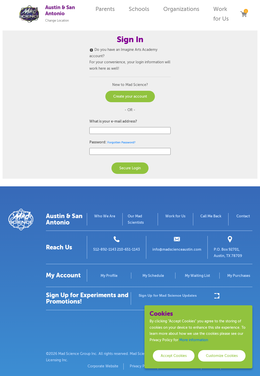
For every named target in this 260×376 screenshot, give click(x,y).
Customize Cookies (222, 356)
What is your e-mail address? (113, 121)
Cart (243, 14)
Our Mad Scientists (136, 219)
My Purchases (238, 276)
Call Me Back (210, 216)
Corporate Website (103, 366)
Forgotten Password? (121, 142)
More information (193, 340)
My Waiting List (197, 276)
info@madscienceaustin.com (176, 249)
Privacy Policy (141, 366)
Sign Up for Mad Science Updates (168, 295)
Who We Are (104, 216)
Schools (139, 9)
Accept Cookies (174, 356)
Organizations (181, 9)
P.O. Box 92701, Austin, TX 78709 (228, 252)
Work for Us (221, 14)
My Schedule (153, 276)
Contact (243, 216)
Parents (105, 9)
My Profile (109, 276)
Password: (97, 142)
